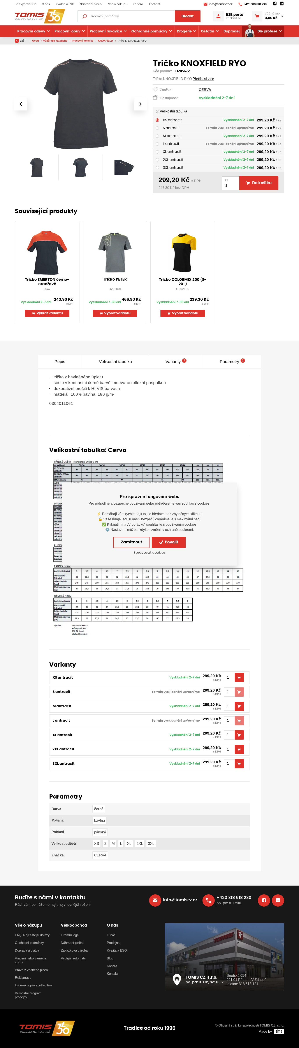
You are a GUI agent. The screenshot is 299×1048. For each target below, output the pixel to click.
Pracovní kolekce (83, 40)
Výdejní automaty (73, 958)
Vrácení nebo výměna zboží (30, 960)
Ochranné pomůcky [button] (149, 31)
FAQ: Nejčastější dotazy (32, 935)
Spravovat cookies (149, 552)
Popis (60, 361)
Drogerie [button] (184, 31)
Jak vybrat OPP (25, 4)
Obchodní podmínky (29, 943)
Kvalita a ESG (65, 4)
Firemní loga (70, 935)
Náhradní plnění (91, 4)
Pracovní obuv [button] (68, 31)
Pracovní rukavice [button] (106, 31)
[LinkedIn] (281, 3)
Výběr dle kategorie (55, 40)
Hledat (187, 16)
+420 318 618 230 (255, 4)
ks (226, 180)
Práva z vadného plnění (32, 970)
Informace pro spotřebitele (33, 985)
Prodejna (113, 943)
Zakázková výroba (74, 950)
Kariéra (138, 4)
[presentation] (20, 103)
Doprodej (231, 31)
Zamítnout (131, 542)
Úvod (35, 40)
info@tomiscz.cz (220, 4)
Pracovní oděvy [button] (31, 31)
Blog (110, 958)
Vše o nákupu (117, 4)
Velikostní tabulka (173, 111)
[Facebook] (274, 3)
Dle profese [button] (267, 31)
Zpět (22, 40)
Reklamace (23, 977)
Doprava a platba (27, 950)
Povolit (171, 542)
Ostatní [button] (207, 31)
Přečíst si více (203, 79)
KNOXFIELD (106, 40)
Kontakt (154, 4)
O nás (46, 4)
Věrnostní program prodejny (28, 995)
